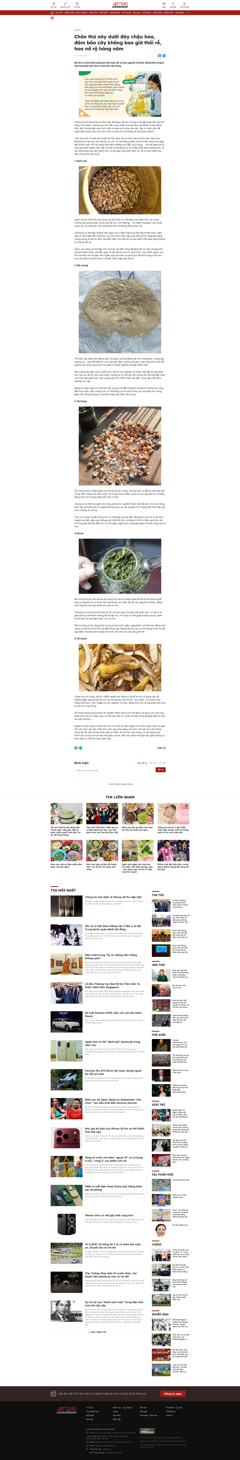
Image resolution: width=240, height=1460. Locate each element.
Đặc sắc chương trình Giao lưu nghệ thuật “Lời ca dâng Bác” (180, 1158)
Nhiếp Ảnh (115, 13)
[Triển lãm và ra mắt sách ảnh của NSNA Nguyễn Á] (161, 1339)
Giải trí (158, 1104)
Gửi (162, 770)
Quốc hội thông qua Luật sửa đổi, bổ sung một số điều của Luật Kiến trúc (180, 950)
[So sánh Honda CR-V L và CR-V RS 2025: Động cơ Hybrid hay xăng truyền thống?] (161, 1269)
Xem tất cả (142, 763)
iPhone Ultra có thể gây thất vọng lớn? (109, 1215)
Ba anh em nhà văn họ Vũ (179, 986)
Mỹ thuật (126, 13)
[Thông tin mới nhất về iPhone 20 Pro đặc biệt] (66, 906)
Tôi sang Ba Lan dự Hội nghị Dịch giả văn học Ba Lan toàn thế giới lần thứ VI (180, 1059)
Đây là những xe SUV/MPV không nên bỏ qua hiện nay (179, 1283)
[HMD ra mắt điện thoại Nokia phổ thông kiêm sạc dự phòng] (66, 1195)
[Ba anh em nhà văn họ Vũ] (161, 990)
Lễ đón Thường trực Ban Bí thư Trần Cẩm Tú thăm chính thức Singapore (112, 985)
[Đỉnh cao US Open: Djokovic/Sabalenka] (66, 1108)
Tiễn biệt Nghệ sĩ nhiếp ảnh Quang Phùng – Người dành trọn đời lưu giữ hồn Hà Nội (180, 1324)
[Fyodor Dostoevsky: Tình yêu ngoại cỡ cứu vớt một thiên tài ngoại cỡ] (161, 1045)
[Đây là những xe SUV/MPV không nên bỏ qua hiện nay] (161, 1285)
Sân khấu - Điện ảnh (163, 13)
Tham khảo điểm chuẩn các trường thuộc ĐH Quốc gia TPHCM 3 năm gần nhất (180, 1129)
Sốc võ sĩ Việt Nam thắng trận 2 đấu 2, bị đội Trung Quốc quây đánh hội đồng (113, 927)
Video (157, 1244)
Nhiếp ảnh (160, 1314)
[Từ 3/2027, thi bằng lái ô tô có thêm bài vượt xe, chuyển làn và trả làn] (66, 1253)
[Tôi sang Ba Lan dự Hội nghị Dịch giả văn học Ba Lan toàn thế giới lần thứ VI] (161, 1060)
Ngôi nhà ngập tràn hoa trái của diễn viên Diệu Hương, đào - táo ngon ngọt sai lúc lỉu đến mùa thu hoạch (137, 868)
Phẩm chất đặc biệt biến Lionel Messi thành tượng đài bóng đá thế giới (173, 867)
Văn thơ (93, 13)
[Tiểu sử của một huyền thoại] (161, 1200)
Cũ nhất (162, 763)
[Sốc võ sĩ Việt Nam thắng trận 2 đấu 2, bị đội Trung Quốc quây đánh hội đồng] (66, 935)
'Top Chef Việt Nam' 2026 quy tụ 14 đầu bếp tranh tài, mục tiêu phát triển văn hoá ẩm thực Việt (102, 830)
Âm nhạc (147, 13)
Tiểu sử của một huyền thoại (179, 1196)
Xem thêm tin (98, 1332)
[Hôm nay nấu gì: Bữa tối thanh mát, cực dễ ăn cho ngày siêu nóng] (102, 850)
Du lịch (137, 13)
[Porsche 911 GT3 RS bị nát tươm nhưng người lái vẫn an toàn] (66, 1079)
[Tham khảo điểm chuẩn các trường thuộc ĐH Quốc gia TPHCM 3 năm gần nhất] (161, 1130)
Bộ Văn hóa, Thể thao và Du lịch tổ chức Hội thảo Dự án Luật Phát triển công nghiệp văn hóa (180, 1355)
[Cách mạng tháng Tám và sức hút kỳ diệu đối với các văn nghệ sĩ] (161, 1020)
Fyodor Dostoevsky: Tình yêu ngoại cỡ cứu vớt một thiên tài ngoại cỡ (180, 1044)
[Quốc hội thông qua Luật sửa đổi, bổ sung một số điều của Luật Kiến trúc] (161, 950)
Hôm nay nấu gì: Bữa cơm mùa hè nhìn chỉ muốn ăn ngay (137, 828)
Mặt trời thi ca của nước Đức (180, 1071)
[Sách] (161, 1215)
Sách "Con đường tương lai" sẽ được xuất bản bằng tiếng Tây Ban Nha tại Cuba (180, 1214)
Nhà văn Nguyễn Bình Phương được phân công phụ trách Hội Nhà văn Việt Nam (180, 974)
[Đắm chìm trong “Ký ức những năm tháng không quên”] (66, 964)
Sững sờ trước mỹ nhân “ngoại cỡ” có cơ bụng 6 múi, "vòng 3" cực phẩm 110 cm (114, 1159)
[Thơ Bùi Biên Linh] (161, 1230)
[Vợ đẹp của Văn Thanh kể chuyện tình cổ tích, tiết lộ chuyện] (161, 1145)
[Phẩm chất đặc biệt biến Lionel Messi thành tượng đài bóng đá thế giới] (173, 850)
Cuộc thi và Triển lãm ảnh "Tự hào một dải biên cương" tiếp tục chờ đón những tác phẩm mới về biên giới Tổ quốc (180, 1371)
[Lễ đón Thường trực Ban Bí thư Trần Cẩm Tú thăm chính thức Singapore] (66, 992)
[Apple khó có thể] (66, 1050)
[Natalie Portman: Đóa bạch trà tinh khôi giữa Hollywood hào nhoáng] (161, 1090)
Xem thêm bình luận (121, 784)
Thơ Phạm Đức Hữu (180, 1180)
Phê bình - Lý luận (174, 1407)
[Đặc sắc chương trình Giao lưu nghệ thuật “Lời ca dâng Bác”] (161, 1160)
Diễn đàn (117, 1419)
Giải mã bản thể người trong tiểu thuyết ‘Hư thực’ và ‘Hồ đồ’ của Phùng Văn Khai (180, 1004)
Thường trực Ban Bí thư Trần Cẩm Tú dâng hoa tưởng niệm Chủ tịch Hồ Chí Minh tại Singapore (180, 921)
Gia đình (77, 30)
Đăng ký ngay (173, 1393)
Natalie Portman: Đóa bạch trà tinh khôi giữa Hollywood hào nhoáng (180, 1089)
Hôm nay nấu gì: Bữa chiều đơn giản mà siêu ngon (66, 865)
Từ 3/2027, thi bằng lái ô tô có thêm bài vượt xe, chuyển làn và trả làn (113, 1246)
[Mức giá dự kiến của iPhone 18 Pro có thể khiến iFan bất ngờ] (66, 1137)
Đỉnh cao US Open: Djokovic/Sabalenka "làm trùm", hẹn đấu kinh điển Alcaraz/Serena (113, 1101)
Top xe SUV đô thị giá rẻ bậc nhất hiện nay (180, 1297)
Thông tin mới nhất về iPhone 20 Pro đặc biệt (113, 897)
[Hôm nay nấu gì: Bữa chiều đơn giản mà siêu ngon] (66, 850)
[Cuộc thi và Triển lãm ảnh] (161, 1369)
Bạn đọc (180, 13)
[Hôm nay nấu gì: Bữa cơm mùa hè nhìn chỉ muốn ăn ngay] (138, 813)
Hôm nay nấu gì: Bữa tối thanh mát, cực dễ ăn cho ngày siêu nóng (101, 867)
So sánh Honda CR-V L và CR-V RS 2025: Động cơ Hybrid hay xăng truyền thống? (180, 1269)
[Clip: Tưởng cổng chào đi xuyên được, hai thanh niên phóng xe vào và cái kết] (66, 1282)
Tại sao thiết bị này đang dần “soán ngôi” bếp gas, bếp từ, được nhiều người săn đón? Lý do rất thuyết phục (65, 831)
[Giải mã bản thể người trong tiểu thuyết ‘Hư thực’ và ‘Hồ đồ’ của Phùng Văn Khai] (161, 1005)
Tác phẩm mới (162, 1174)
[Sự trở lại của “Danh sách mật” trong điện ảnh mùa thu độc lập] (66, 1311)
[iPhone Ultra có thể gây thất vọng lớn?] (66, 1224)
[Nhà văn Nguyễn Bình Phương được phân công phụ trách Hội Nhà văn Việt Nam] (161, 975)
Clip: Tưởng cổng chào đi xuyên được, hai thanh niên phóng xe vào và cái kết (111, 1275)
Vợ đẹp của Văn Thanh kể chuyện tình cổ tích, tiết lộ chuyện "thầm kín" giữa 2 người (180, 1144)
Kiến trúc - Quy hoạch (76, 13)
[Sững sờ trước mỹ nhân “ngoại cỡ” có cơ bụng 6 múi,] (66, 1166)
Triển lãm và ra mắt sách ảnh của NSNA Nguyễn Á (180, 1337)
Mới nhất (153, 763)
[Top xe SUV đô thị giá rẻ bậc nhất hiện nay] (161, 1300)
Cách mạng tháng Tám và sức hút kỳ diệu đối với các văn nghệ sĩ (180, 1018)
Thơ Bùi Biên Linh (180, 1225)
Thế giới (103, 13)
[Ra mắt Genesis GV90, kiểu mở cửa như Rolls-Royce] (66, 1021)
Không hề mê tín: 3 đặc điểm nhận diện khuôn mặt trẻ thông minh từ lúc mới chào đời (173, 830)
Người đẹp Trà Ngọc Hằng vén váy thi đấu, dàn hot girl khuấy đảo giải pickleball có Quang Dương (180, 1115)
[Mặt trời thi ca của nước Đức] (161, 1075)
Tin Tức (59, 13)
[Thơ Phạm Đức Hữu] (161, 1185)
